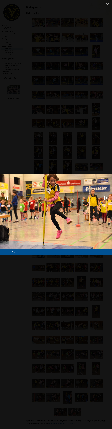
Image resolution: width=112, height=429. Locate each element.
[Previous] (6, 198)
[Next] (105, 198)
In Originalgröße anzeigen (14, 252)
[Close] (107, 4)
